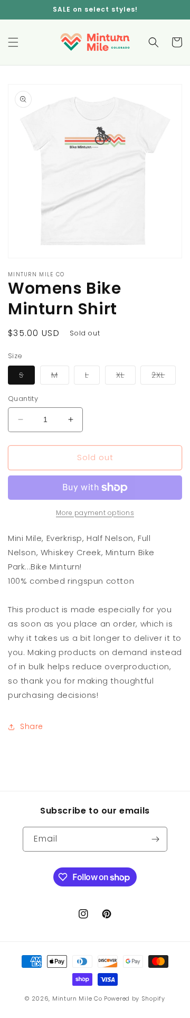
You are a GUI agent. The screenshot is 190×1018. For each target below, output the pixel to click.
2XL (163, 377)
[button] (13, 42)
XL (126, 377)
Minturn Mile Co (77, 998)
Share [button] (31, 726)
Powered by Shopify (134, 998)
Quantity (23, 399)
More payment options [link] (95, 512)
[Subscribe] (155, 839)
